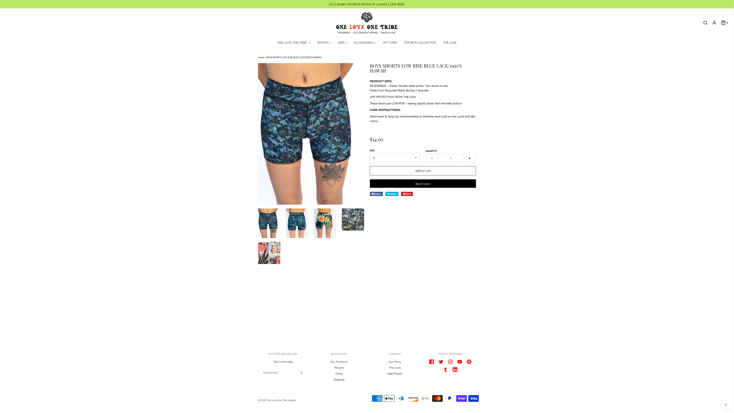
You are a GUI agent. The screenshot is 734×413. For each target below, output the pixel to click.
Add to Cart (423, 171)
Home (261, 57)
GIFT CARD (390, 42)
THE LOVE (450, 42)
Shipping (338, 379)
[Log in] (712, 22)
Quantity (431, 151)
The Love (395, 367)
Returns (339, 367)
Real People (394, 373)
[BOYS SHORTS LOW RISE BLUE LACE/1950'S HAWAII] (269, 223)
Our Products (339, 361)
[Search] (703, 22)
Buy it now (423, 184)
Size (372, 150)
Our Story (395, 361)
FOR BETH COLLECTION (420, 42)
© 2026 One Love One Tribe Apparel (277, 400)
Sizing (339, 373)
